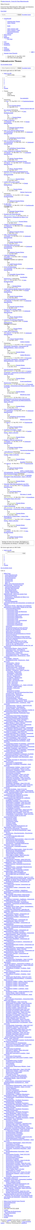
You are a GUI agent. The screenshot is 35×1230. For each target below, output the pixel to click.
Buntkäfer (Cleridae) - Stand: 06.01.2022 (16, 1007)
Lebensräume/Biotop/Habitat (13, 608)
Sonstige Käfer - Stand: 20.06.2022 (15, 1035)
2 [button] (4, 79)
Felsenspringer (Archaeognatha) (14, 1122)
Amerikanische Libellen (12, 821)
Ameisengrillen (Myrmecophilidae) (15, 853)
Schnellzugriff (7, 18)
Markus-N (8, 226)
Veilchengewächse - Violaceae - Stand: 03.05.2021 (19, 705)
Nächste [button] (6, 88)
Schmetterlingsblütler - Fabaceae (14, 698)
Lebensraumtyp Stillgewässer (14, 616)
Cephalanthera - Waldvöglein (14, 673)
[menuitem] (20, 29)
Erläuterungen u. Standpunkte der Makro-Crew (16, 217)
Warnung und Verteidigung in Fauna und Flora (18, 636)
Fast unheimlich (24, 98)
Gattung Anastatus (25, 341)
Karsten (8, 236)
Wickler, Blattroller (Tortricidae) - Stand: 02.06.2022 (19, 784)
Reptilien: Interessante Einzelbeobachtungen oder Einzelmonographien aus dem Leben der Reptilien (17, 1193)
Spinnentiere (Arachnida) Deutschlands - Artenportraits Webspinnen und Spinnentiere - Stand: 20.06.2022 (18, 1128)
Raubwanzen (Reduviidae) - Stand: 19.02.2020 (18, 1069)
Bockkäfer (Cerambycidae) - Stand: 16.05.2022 (18, 1006)
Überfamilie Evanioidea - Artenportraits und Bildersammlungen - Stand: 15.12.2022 (19, 386)
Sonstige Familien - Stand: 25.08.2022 (17, 454)
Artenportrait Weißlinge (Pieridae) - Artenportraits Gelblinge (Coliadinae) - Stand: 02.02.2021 (17, 725)
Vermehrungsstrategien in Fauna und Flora (17, 627)
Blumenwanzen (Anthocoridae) (14, 1072)
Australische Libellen (11, 824)
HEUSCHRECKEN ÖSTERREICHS (16, 872)
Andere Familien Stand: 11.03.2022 (15, 1169)
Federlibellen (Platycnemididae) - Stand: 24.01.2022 (19, 812)
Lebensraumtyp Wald (12, 613)
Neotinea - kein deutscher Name (15, 680)
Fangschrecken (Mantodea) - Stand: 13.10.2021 (18, 1087)
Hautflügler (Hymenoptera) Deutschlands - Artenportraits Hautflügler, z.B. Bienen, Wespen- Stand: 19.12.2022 (19, 879)
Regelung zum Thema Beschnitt (12, 214)
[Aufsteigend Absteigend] (22, 543)
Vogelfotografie (30, 205)
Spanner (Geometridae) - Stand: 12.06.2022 (17, 776)
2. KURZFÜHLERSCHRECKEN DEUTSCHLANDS (14, 857)
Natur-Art (7, 582)
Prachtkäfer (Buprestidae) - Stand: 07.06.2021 (17, 1019)
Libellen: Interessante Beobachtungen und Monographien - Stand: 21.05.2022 (15, 826)
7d (33, 52)
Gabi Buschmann (10, 215)
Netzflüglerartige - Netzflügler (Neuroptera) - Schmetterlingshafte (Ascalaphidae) (16, 1100)
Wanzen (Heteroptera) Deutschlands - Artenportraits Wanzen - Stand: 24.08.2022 (18, 1037)
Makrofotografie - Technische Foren (13, 585)
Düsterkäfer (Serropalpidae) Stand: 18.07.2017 (18, 1009)
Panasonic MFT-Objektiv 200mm (12, 309)
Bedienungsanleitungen (11, 595)
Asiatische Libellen (11, 823)
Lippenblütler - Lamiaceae (12, 664)
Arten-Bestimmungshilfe (11, 601)
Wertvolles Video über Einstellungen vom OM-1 (16, 484)
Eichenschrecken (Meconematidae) (15, 840)
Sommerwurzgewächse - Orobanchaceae (16, 699)
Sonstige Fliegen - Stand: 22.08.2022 (17, 432)
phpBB (9, 1220)
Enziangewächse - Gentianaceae (14, 652)
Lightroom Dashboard (9, 255)
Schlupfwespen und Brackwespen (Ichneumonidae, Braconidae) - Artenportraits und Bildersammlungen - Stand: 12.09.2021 (17, 400)
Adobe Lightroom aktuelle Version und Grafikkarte (17, 289)
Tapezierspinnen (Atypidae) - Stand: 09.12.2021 (18, 1163)
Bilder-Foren (7, 573)
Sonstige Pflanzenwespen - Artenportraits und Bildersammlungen (18, 508)
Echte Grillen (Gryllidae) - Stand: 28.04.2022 (17, 855)
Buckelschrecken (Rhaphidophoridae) (15, 850)
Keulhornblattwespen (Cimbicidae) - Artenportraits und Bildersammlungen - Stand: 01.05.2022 (19, 951)
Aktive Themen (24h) (12, 29)
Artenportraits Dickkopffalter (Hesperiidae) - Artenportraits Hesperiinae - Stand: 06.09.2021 (16, 716)
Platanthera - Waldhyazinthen (14, 686)
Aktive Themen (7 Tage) (13, 30)
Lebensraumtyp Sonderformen (14, 624)
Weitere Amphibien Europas (13, 1182)
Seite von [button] (7, 73)
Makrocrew (9, 173)
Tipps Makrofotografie (10, 589)
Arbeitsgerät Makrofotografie (12, 586)
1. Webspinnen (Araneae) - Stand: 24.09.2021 (17, 1131)
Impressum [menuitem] (10, 33)
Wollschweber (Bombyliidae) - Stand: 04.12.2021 (18, 977)
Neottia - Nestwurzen (12, 682)
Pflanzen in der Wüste (26, 419)
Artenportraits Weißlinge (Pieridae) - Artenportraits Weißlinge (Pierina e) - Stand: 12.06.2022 (18, 722)
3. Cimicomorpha (10, 1065)
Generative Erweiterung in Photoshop (13, 319)
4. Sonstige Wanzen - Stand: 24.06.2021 (16, 1075)
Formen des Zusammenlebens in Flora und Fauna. (19, 638)
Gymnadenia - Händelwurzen (14, 677)
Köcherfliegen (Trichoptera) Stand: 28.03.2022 (19, 498)
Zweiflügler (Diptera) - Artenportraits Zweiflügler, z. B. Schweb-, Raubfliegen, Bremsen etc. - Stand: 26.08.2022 (18, 964)
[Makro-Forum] (15, 1)
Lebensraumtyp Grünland (13, 622)
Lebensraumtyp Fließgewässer (14, 617)
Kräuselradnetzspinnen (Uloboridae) (15, 1138)
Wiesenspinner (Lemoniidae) (13, 773)
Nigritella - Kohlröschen (13, 679)
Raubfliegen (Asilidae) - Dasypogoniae (16, 984)
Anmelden (6, 49)
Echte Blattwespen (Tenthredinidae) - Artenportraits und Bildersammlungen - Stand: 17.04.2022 (18, 948)
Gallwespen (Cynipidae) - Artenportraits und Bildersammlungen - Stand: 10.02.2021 (16, 936)
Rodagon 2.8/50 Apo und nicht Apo (13, 440)
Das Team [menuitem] (9, 39)
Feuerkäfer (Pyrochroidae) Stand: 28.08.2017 (17, 1010)
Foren (5, 36)
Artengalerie (9, 344)
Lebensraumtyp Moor (12, 610)
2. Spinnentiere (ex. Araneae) (13, 1170)
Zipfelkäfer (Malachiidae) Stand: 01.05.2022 (17, 1034)
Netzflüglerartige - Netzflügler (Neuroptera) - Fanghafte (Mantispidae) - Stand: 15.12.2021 (16, 1112)
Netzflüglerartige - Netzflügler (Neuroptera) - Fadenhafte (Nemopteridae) (16, 1109)
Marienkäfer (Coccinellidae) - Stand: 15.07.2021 (18, 1015)
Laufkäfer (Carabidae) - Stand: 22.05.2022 (17, 1013)
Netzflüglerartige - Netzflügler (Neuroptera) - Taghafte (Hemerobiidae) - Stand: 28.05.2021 (19, 1118)
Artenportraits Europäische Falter (14, 752)
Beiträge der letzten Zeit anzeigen (10, 541)
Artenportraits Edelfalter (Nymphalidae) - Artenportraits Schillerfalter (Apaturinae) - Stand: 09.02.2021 (19, 747)
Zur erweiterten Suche (6, 64)
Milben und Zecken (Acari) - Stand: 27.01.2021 (18, 1172)
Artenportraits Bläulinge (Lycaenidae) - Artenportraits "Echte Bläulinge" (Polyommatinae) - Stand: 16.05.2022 (18, 728)
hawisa (8, 183)
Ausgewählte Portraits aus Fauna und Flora (17, 642)
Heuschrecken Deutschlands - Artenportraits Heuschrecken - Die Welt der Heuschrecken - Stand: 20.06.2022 (17, 830)
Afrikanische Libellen (11, 820)
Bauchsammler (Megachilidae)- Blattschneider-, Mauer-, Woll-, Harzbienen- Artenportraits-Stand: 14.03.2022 (17, 896)
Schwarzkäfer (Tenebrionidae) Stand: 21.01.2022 (18, 1029)
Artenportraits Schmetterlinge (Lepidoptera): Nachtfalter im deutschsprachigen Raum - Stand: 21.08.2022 (19, 754)
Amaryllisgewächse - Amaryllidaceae (15, 649)
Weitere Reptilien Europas (12, 1189)
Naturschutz (9, 626)
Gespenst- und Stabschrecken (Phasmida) (16, 1091)
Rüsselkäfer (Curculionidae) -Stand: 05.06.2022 (18, 1021)
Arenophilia (9, 268)
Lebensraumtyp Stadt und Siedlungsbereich (18, 614)
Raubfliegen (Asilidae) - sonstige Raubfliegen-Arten (19, 991)
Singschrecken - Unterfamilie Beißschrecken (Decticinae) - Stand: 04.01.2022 (16, 844)
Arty (8, 1221)
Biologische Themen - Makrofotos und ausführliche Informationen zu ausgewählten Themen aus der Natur (18, 606)
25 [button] (4, 87)
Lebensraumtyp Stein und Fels (14, 623)
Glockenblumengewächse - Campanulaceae (17, 654)
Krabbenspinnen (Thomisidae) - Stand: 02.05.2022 (19, 1136)
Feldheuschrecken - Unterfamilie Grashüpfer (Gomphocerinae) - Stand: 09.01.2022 (16, 870)
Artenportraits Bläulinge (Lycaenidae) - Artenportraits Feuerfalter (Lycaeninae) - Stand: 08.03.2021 (18, 731)
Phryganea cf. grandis (25, 494)
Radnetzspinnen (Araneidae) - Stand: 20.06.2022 (18, 1147)
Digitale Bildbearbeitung (11, 591)
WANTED (8, 997)
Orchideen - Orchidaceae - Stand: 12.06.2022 (17, 670)
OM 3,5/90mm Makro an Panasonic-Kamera (15, 161)
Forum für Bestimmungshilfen (13, 966)
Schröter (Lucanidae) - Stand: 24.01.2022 (16, 1028)
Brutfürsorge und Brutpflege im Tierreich (16, 629)
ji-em (7, 485)
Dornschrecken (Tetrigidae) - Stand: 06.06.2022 (18, 859)
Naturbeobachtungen (28, 101)
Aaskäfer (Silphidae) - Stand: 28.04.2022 (16, 1001)
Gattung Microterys (25, 355)
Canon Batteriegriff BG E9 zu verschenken (15, 299)
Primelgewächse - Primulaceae (14, 693)
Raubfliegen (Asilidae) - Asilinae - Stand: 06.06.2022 (19, 981)
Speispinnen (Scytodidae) (12, 1158)
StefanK (8, 290)
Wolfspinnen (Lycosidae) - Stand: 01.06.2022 (17, 1166)
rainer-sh (8, 463)
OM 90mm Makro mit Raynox (12, 245)
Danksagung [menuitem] (7, 1207)
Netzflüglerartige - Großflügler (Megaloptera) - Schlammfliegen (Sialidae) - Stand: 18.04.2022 (17, 1094)
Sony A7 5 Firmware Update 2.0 (12, 140)
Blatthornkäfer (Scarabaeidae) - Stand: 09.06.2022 (19, 1003)
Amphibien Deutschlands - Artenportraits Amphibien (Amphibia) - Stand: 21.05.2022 (18, 1180)
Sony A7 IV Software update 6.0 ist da (14, 130)
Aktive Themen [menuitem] (11, 23)
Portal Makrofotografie (11, 576)
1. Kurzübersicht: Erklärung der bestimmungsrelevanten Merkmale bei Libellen (16, 794)
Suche (19, 14)
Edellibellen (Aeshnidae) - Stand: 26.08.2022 (17, 801)
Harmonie (8, 121)
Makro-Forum (7, 34)
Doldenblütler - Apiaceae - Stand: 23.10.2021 (17, 651)
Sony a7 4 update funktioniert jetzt (13, 409)
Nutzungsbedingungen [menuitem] (13, 31)
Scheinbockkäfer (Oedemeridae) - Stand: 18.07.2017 (19, 1025)
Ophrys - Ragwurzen (12, 683)
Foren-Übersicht (20, 1201)
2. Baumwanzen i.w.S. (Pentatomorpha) (16, 1043)
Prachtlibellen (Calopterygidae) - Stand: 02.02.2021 (19, 809)
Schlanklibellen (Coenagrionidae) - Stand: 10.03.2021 (20, 814)
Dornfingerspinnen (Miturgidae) (14, 1132)
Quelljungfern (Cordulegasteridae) (14, 805)
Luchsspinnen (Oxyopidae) (13, 1144)
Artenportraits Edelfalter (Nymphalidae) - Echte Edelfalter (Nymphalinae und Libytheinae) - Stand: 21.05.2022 (17, 741)
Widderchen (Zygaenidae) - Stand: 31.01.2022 (18, 777)
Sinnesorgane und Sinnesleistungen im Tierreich (18, 633)
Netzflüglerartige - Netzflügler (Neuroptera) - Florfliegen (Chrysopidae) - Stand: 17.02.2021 (16, 1115)
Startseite (6, 53)
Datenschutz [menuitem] (7, 1204)
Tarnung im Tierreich (11, 635)
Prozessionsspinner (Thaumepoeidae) (15, 771)
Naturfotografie (28, 422)
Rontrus (8, 441)
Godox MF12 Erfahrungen (11, 331)
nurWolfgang (9, 132)
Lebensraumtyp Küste (12, 619)
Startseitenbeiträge (9, 598)
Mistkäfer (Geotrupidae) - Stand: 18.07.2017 (17, 1016)
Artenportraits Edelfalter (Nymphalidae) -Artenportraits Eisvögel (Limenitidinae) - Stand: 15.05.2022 (19, 737)
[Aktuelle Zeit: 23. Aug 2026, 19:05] (4, 54)
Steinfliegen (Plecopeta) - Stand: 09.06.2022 (17, 1125)
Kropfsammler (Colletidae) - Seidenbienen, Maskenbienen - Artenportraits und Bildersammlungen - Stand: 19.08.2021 (18, 892)
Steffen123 (9, 195)
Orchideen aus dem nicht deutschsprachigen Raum (20, 692)
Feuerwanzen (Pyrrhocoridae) (13, 1056)
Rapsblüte (22, 462)
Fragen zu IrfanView (9, 120)
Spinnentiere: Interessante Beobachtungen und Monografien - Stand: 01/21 (17, 1177)
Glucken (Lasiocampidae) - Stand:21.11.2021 (17, 768)
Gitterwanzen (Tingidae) (12, 1073)
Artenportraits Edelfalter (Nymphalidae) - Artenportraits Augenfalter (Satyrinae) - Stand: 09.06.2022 (19, 750)
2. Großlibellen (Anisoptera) (13, 799)
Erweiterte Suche (26, 14)
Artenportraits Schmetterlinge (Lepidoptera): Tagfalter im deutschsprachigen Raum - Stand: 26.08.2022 (19, 710)
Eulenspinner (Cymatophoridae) (14, 762)
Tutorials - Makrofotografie (12, 592)
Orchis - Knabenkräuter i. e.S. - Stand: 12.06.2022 (20, 685)
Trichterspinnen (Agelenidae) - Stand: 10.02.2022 (18, 1164)
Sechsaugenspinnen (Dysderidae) (14, 1157)
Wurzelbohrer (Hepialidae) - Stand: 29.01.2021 (18, 783)
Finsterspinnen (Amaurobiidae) (14, 1135)
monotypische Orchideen (13, 690)
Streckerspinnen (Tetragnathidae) (14, 1161)
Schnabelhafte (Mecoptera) (13, 1092)
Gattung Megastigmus (9, 506)
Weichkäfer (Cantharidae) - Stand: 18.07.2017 (18, 1032)
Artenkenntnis (7, 600)
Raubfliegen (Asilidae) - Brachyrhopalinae (17, 982)
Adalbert (8, 531)
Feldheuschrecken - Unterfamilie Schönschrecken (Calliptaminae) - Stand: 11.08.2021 (17, 861)
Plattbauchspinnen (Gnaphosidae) (14, 1145)
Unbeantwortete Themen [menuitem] (13, 21)
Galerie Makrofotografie (11, 575)
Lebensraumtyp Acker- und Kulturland (17, 620)
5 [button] (4, 84)
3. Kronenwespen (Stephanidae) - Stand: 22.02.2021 (19, 959)
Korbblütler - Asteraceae (12, 658)
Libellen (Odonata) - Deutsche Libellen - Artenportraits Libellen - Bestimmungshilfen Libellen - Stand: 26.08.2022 (19, 791)
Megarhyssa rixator (25, 394)
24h (32, 52)
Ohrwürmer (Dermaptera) (12, 1089)
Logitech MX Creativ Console (12, 182)
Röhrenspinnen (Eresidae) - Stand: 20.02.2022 (18, 1154)
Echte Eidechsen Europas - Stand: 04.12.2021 (17, 1191)
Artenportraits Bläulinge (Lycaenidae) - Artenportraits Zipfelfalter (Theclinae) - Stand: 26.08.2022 (18, 734)
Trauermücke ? (24, 528)
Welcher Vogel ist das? (26, 192)
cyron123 (8, 333)
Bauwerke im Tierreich (12, 639)
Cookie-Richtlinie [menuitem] (8, 1215)
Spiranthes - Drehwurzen (13, 688)
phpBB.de (24, 1223)
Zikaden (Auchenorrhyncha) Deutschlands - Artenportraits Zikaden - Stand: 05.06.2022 (16, 1077)
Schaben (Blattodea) (11, 1088)
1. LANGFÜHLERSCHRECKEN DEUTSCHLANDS (14, 836)
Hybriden (9, 689)
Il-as (7, 101)
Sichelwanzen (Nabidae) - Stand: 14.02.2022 (17, 1070)
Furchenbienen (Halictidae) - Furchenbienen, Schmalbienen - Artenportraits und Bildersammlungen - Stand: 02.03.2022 (18, 903)
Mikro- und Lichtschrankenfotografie (14, 583)
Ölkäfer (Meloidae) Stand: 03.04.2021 (15, 1018)
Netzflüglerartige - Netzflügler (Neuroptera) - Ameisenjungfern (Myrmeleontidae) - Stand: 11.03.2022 (18, 1103)
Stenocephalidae (10, 1063)
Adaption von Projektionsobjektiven (13, 224)
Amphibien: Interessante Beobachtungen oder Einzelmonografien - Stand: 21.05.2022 (16, 1184)
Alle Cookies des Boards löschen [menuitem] (12, 1211)
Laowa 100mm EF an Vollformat (12, 151)
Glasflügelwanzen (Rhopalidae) (14, 1062)
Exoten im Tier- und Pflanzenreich (15, 644)
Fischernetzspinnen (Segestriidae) (14, 1133)
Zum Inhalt (3, 11)
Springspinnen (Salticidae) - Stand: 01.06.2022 (18, 1160)
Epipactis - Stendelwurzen (13, 676)
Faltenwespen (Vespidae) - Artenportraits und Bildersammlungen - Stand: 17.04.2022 (16, 914)
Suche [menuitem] (8, 26)
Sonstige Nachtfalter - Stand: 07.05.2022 (16, 789)
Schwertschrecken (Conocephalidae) (15, 842)
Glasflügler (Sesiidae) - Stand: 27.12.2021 (16, 780)
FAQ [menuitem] (5, 42)
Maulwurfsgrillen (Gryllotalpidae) (14, 852)
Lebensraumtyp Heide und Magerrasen (17, 611)
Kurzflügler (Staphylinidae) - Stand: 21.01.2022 (18, 1012)
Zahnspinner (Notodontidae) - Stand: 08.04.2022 (18, 778)
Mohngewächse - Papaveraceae (14, 666)
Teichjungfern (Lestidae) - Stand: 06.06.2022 (17, 811)
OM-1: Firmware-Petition (10, 234)
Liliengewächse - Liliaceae (13, 663)
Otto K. (8, 162)
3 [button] (4, 81)
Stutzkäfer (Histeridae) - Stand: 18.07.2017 (17, 1031)
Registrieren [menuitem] (7, 44)
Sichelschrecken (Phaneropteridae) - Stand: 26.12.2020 (20, 839)
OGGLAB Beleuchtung (10, 267)
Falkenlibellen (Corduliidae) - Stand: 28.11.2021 (18, 802)
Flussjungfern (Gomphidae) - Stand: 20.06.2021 (18, 803)
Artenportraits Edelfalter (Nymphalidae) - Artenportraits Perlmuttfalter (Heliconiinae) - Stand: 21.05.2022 (19, 744)
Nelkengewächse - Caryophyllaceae (15, 668)
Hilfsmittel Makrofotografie (12, 588)
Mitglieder (6, 37)
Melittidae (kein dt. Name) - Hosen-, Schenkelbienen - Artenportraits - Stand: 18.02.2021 (19, 907)
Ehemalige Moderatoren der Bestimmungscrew (16, 171)
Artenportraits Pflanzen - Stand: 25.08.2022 (16, 648)
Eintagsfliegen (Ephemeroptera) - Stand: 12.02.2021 (19, 1085)
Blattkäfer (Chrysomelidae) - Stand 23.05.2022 (18, 1004)
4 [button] (4, 82)
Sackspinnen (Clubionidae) (13, 1155)
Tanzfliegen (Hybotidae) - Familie (12, 429)
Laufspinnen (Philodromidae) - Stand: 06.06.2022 (18, 1142)
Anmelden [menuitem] (6, 43)
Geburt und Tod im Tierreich (13, 630)
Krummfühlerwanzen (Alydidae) (14, 1060)
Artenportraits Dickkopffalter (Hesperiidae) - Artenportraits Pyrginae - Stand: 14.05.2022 (16, 719)
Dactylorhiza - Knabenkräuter (14, 674)
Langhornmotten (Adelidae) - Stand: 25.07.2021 (18, 767)
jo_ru (7, 111)
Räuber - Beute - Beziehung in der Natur (16, 641)
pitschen (8, 152)
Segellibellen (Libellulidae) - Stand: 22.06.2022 (18, 806)
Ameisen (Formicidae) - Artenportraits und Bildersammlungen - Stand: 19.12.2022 (18, 372)
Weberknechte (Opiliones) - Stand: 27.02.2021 (18, 1173)
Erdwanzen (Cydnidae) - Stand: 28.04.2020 (17, 1050)
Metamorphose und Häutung (13, 632)
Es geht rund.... (8, 204)
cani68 (8, 256)
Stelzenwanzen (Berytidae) (13, 1051)
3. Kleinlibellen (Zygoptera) (13, 808)
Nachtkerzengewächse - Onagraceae (15, 667)
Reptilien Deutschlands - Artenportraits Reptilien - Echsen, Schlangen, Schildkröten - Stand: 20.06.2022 (17, 1187)
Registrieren (7, 50)
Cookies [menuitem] (6, 1210)
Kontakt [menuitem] (6, 1217)
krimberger (9, 246)
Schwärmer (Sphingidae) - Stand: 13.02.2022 (17, 774)
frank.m (8, 422)
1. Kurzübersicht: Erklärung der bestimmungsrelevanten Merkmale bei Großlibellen (17, 797)
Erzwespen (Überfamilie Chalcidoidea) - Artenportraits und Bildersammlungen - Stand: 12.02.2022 (18, 346)
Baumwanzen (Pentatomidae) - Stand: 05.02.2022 (19, 1044)
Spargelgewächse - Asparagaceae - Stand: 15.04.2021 (19, 701)
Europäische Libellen (11, 818)
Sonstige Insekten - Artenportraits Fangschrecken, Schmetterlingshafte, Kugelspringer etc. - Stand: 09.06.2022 (17, 1082)
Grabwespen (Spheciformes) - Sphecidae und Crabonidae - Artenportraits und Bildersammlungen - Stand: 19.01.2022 (17, 911)
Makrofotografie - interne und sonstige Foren (15, 594)
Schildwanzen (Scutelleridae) (13, 1048)
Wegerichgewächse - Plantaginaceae (15, 707)
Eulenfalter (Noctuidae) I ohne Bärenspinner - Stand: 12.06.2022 (18, 476)
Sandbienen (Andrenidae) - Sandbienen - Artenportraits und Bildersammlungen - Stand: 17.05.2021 (19, 899)
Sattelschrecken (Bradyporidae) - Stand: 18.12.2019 (19, 849)
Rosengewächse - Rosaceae (13, 696)
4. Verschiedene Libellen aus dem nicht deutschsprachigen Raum (15, 816)
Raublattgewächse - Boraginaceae (14, 695)
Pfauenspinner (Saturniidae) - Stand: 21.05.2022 (18, 770)
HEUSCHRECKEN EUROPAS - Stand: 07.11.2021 (19, 877)
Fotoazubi (8, 300)
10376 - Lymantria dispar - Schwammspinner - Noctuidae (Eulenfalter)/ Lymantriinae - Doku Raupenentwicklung (19, 472)
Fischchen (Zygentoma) (12, 1120)
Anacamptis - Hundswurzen (14, 671)
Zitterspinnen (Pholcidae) (12, 1167)
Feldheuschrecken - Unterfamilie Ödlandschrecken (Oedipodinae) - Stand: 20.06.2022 (18, 867)
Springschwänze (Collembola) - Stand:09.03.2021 (19, 1123)
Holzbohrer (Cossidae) (12, 781)
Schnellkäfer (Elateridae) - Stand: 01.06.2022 (17, 1026)
